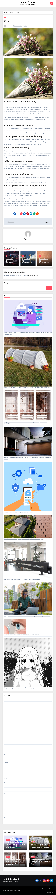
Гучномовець (10, 259)
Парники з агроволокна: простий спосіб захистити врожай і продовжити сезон (27, 387)
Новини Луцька (27, 2)
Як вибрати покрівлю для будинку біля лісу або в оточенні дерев (23, 539)
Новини (6, 762)
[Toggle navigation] (3, 3)
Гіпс (7, 21)
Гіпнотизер (11, 222)
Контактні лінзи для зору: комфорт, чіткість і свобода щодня (22, 634)
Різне (5, 778)
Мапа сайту (49, 892)
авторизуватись (33, 275)
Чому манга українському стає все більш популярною (20, 688)
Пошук (6, 283)
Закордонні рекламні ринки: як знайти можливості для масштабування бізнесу (27, 616)
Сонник (44, 889)
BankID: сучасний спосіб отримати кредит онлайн (19, 512)
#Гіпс (25, 26)
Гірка (47, 222)
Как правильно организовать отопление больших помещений (22, 579)
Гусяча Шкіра (43, 259)
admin (10, 26)
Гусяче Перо (26, 259)
